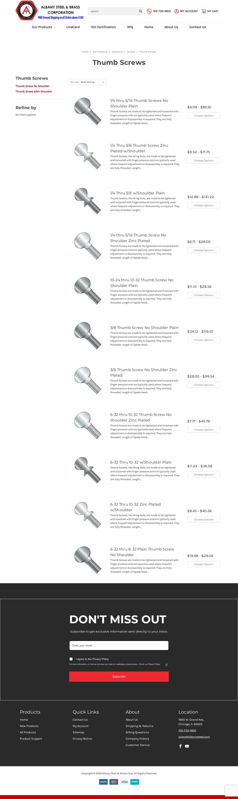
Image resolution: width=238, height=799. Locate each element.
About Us (171, 27)
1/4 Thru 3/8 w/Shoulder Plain (137, 193)
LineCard (73, 27)
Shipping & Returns (139, 726)
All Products (28, 732)
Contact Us (197, 27)
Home (148, 27)
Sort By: (74, 82)
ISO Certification (103, 27)
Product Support (31, 738)
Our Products (42, 27)
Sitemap (78, 732)
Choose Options (203, 115)
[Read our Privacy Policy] (166, 665)
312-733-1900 (187, 730)
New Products (29, 726)
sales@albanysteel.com (194, 736)
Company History (137, 738)
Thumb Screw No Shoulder (32, 86)
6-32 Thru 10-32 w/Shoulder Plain (141, 462)
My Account (81, 726)
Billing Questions (137, 732)
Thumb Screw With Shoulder (34, 91)
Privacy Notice (82, 738)
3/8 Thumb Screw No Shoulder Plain (144, 327)
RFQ (130, 27)
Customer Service (138, 745)
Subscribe (119, 676)
